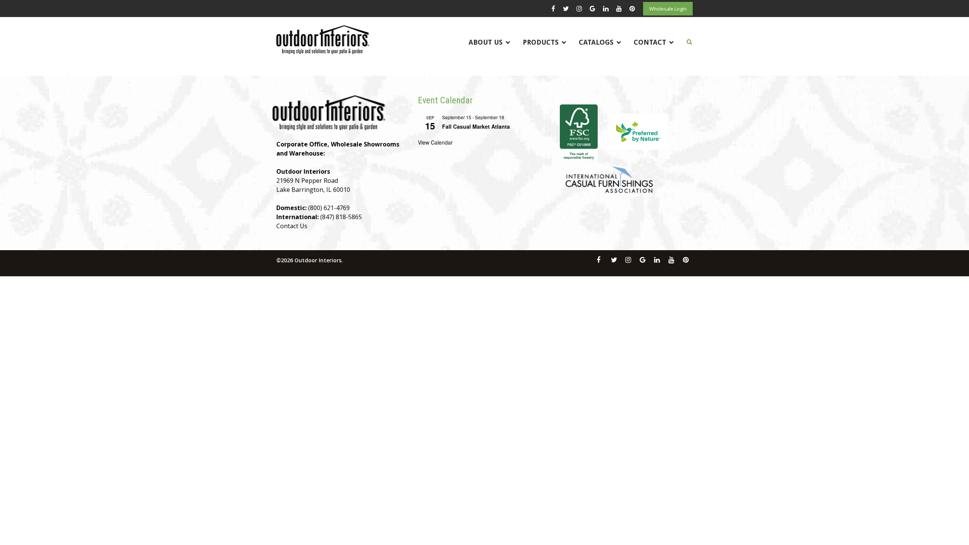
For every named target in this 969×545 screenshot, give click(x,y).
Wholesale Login (668, 8)
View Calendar (435, 142)
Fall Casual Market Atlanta (476, 126)
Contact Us (291, 226)
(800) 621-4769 (329, 208)
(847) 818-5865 (341, 217)
